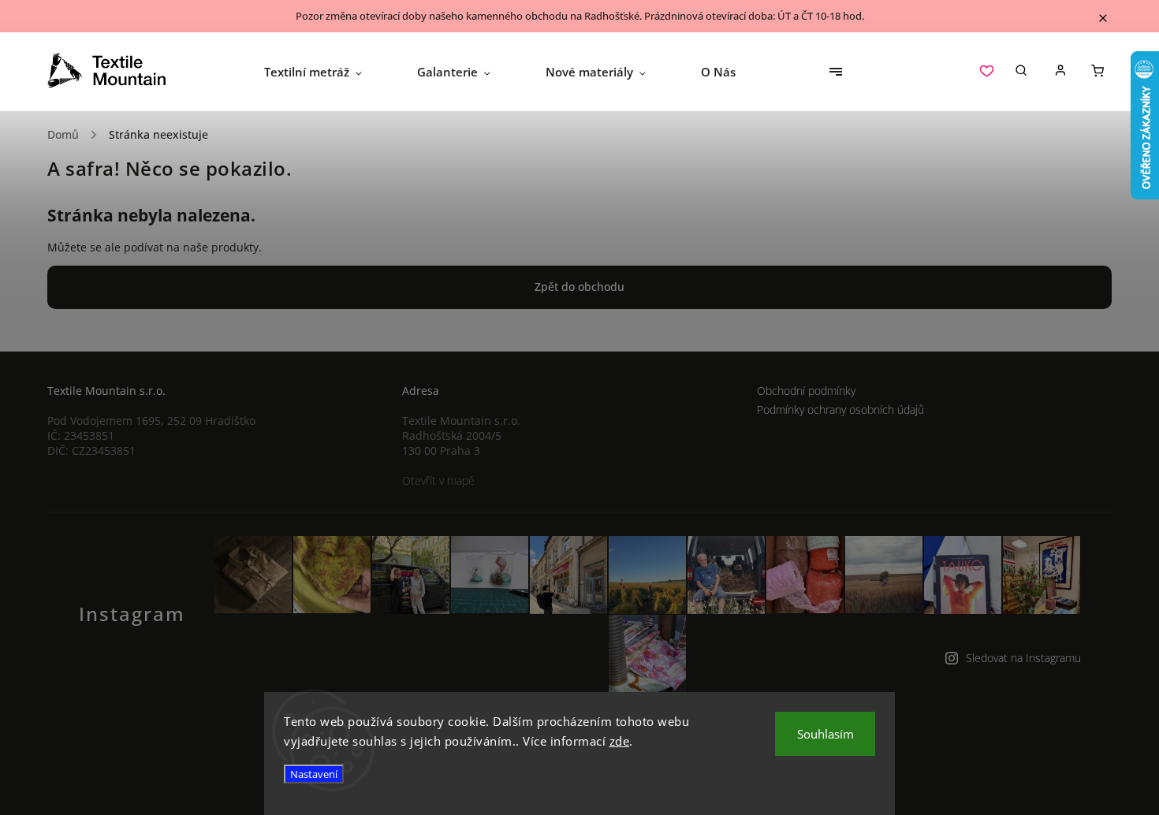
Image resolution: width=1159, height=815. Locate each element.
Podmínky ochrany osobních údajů (840, 409)
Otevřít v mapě (438, 480)
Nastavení (313, 774)
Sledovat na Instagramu (1023, 657)
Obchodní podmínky (806, 390)
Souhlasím (825, 734)
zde (619, 741)
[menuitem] (326, 71)
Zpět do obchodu (579, 286)
